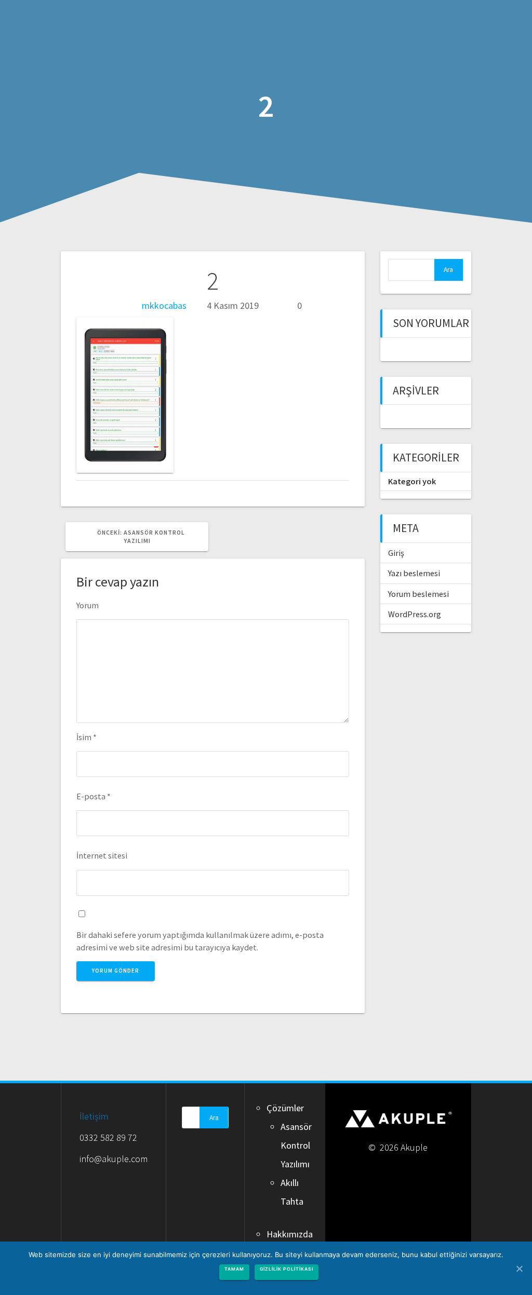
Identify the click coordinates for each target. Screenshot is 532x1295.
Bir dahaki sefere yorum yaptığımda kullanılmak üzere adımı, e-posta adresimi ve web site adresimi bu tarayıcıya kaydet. (200, 941)
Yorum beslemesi (418, 594)
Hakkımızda (290, 1234)
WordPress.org (414, 614)
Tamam (234, 1269)
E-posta (93, 796)
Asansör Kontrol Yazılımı (296, 1145)
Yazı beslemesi (414, 573)
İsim (86, 737)
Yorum (87, 605)
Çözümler (285, 1108)
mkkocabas (164, 305)
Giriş (396, 553)
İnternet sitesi (101, 855)
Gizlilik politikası (286, 1269)
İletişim (94, 1116)
